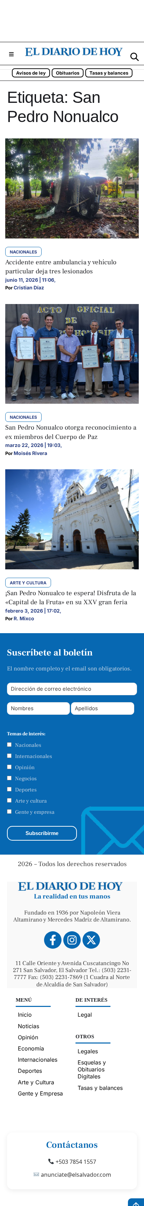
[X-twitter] (91, 940)
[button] (11, 54)
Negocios (26, 778)
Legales (88, 1051)
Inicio (25, 1014)
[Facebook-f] (53, 940)
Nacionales (28, 745)
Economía (31, 1048)
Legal (85, 1014)
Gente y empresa (35, 812)
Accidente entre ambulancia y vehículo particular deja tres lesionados (60, 267)
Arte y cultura (31, 800)
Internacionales (33, 756)
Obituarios (67, 73)
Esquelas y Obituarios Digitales (92, 1069)
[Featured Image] (72, 236)
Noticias (28, 1026)
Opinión (25, 767)
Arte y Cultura (36, 1082)
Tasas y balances (108, 73)
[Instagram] (72, 940)
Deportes (26, 789)
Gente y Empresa (40, 1093)
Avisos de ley (31, 73)
